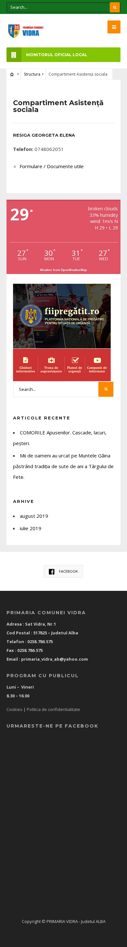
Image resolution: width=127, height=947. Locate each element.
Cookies (14, 709)
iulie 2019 (30, 528)
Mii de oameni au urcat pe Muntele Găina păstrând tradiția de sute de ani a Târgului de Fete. (63, 466)
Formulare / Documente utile (52, 166)
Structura (32, 74)
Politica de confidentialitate (53, 709)
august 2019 (34, 516)
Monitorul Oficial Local (56, 54)
